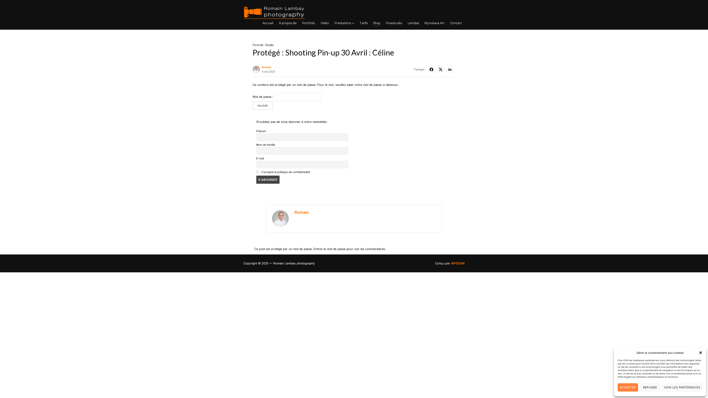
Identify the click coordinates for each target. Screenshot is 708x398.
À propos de (288, 23)
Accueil (268, 23)
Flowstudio (394, 23)
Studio (269, 45)
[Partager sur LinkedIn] (450, 69)
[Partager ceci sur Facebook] (431, 69)
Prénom (261, 131)
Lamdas (413, 23)
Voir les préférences (682, 387)
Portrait (258, 45)
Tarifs (364, 23)
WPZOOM (458, 263)
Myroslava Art (434, 23)
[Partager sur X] (440, 69)
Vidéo (325, 23)
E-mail (260, 158)
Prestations (342, 23)
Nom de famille (265, 144)
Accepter (628, 387)
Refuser (650, 387)
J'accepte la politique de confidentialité (285, 172)
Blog (376, 23)
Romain (266, 67)
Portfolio (308, 23)
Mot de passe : (263, 97)
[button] (700, 353)
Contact (456, 23)
